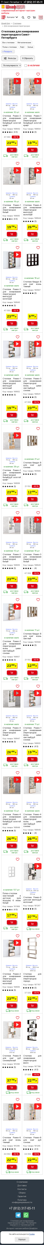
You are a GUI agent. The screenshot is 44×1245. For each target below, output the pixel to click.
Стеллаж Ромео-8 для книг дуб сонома (32, 1140)
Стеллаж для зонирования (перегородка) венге (32, 1059)
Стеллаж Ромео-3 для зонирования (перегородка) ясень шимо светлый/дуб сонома (32, 384)
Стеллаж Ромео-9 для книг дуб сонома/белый (12, 1058)
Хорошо (22, 1239)
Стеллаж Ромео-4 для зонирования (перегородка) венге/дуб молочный (32, 210)
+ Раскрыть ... (8, 51)
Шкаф (15, 6)
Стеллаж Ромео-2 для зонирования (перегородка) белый (12, 558)
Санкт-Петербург (12, 2)
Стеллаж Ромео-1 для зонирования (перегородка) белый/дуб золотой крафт (32, 121)
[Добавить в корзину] (12, 150)
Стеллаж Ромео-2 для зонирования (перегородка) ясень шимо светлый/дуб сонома (12, 647)
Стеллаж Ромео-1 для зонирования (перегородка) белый (12, 208)
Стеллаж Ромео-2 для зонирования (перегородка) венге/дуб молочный (12, 979)
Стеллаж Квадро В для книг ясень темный (32, 284)
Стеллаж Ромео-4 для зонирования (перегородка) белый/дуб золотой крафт (12, 819)
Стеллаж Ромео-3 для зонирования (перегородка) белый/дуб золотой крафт (12, 121)
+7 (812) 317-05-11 (33, 2)
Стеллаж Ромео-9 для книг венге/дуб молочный (32, 899)
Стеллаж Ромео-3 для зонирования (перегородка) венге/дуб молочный (12, 294)
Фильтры (12, 58)
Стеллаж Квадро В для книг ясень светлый (32, 636)
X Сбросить (27, 58)
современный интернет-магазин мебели (18, 11)
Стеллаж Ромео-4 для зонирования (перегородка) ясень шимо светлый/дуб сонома (32, 820)
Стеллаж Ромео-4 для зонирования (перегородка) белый (12, 731)
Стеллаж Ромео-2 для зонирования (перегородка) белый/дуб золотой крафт (12, 475)
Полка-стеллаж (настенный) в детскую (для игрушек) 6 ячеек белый (12, 898)
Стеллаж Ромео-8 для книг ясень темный (12, 1140)
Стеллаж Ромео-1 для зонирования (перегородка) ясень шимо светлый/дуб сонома (32, 734)
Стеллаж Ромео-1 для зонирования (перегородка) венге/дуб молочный (12, 383)
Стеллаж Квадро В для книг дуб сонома (32, 465)
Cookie (32, 1234)
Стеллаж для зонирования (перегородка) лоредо (32, 977)
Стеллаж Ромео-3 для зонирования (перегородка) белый (32, 558)
